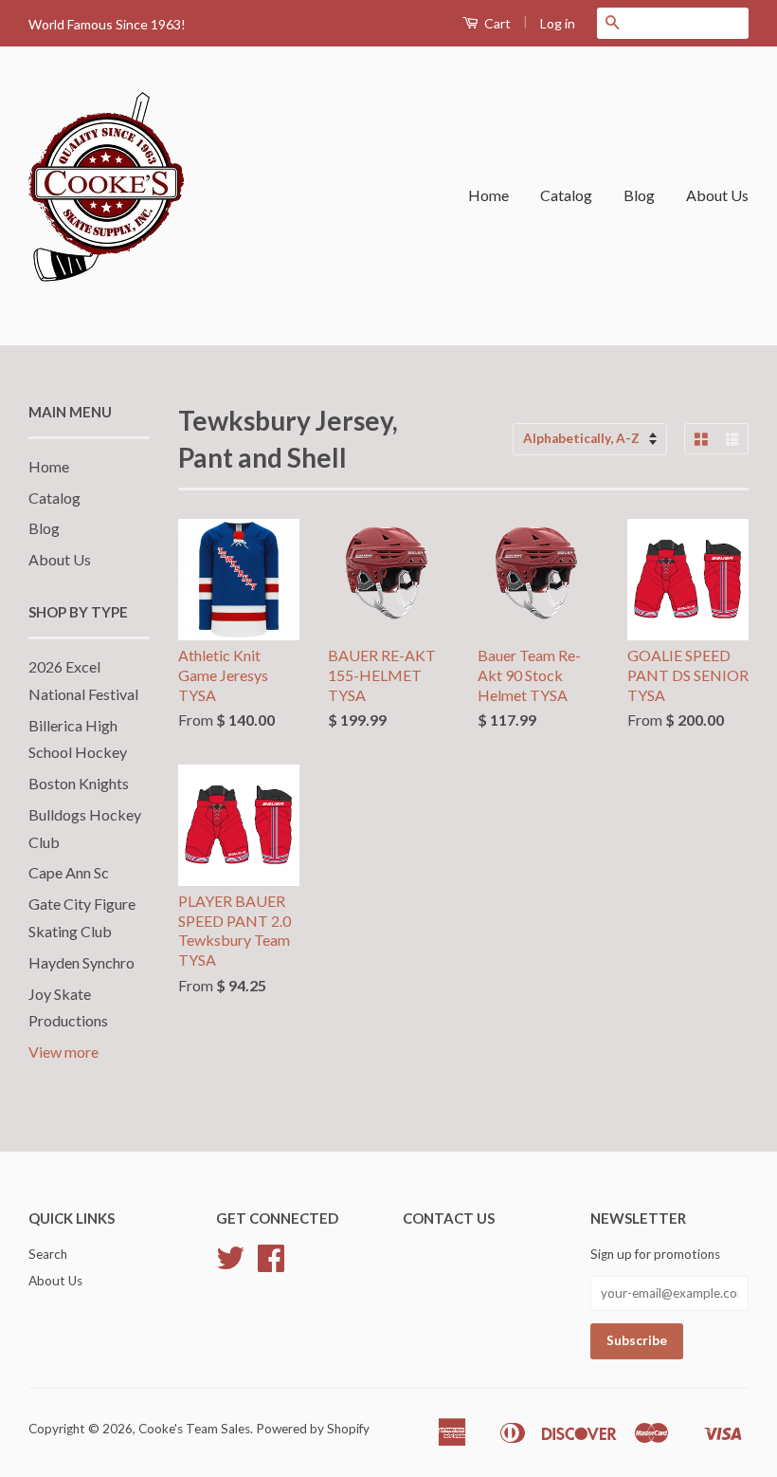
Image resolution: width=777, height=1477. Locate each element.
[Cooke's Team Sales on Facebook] (271, 1264)
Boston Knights (78, 783)
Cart (496, 23)
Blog (639, 195)
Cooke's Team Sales (194, 1428)
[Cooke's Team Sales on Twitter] (230, 1264)
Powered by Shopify (313, 1428)
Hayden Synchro (81, 962)
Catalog (566, 195)
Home (488, 195)
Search (47, 1254)
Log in (557, 23)
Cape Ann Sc (68, 872)
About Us (717, 195)
